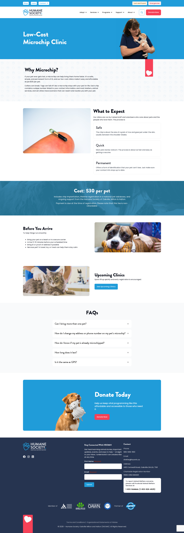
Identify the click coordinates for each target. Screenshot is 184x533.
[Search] (142, 12)
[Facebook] (24, 456)
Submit (89, 485)
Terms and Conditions (75, 522)
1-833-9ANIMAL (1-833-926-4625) (140, 489)
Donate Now (153, 12)
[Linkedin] (33, 456)
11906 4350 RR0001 (131, 475)
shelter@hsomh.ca (132, 459)
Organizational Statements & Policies (102, 522)
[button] (83, 12)
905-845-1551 (129, 452)
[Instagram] (28, 456)
